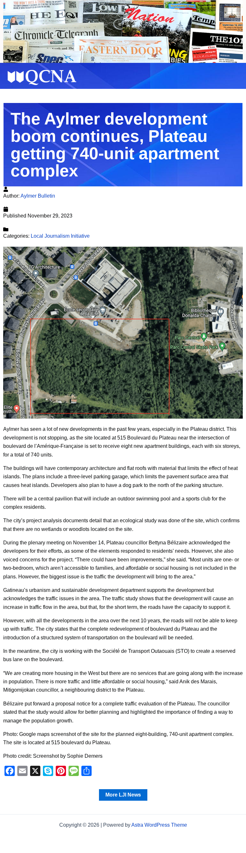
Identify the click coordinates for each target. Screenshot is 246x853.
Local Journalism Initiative (60, 236)
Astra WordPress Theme (159, 825)
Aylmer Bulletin (37, 196)
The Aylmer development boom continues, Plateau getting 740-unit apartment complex (115, 144)
